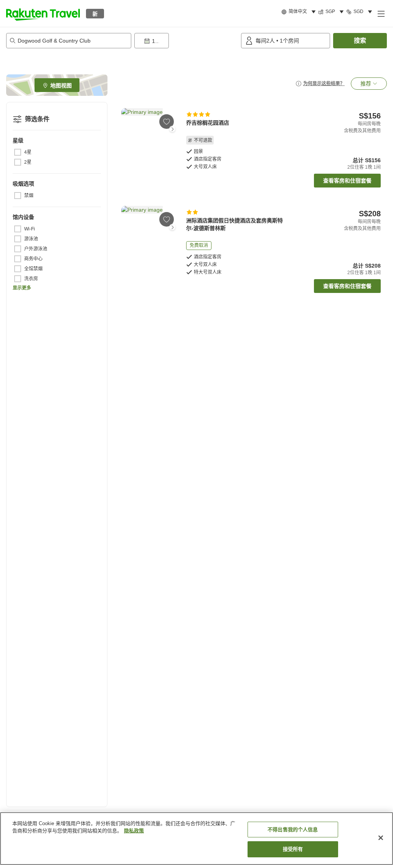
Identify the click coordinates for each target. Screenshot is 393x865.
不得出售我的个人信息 (293, 829)
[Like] (166, 121)
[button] (43, 13)
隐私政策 (134, 831)
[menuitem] (299, 11)
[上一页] (126, 129)
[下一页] (172, 129)
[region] (196, 838)
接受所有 (293, 849)
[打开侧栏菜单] (381, 13)
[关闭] (380, 837)
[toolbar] (186, 40)
